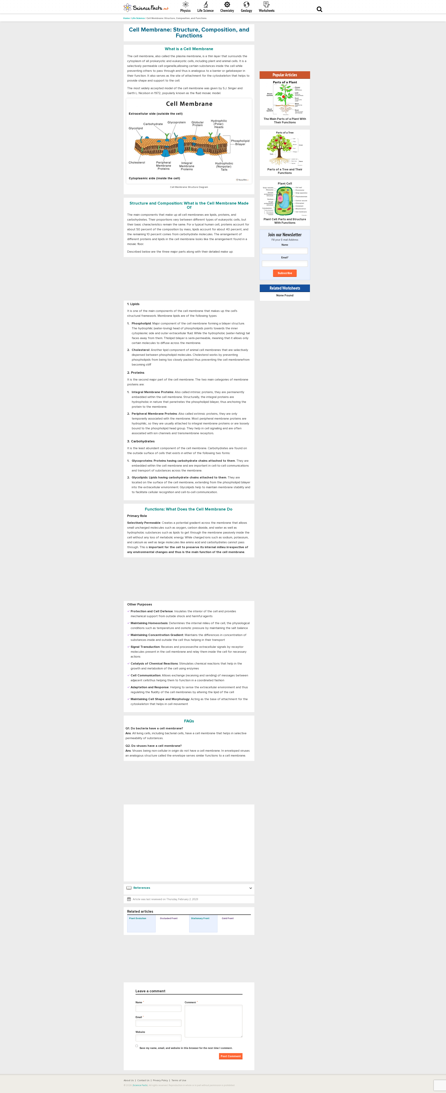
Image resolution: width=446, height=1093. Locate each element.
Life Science (205, 10)
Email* (285, 257)
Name (140, 1002)
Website (140, 1032)
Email (140, 1017)
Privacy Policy (160, 1080)
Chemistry (227, 10)
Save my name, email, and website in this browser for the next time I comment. (186, 1048)
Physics (185, 10)
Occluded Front (169, 918)
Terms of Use (178, 1080)
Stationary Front (200, 918)
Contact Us (143, 1080)
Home (126, 18)
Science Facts (140, 1085)
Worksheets (267, 10)
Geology (246, 10)
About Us (129, 1080)
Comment (191, 1002)
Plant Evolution (137, 918)
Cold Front (228, 918)
